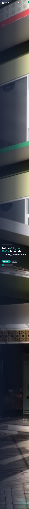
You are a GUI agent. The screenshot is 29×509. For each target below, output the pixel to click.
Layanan (12, 2)
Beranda (9, 2)
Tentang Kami (16, 2)
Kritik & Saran (26, 2)
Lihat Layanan (15, 261)
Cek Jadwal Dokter (6, 261)
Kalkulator (19, 2)
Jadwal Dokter (22, 2)
